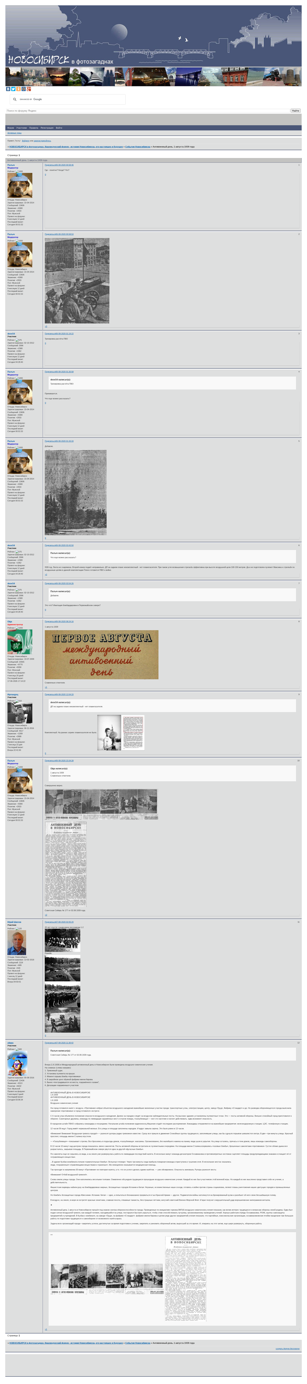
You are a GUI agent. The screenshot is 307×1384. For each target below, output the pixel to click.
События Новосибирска (137, 147)
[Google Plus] (29, 89)
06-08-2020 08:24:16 (65, 621)
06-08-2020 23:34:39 (65, 761)
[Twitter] (13, 89)
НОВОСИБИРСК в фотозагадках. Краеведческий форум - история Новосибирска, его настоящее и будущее (66, 147)
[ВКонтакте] (8, 89)
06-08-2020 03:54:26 (65, 583)
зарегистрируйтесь (42, 141)
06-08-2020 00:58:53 (65, 234)
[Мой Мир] (23, 89)
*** (51, 1235)
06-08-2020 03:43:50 (65, 545)
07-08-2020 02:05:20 (65, 922)
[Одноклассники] (18, 89)
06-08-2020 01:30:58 (65, 372)
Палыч (11, 165)
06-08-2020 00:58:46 (65, 165)
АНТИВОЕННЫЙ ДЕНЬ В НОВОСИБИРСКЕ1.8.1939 (70, 1094)
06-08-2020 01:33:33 (65, 441)
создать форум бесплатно (288, 1349)
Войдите (25, 141)
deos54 (11, 334)
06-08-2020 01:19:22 (65, 334)
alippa (10, 1043)
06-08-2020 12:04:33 (65, 694)
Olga (9, 621)
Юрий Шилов (14, 922)
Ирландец (12, 694)
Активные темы (14, 133)
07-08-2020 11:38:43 (64, 1043)
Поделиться (50, 165)
